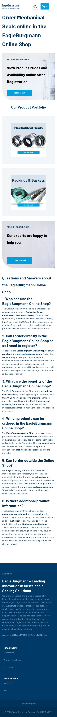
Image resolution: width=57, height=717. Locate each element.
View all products (28, 152)
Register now (19, 93)
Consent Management (28, 703)
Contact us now (19, 260)
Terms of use (9, 653)
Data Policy (8, 668)
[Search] (35, 6)
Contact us (8, 683)
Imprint (7, 690)
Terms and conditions (12, 660)
